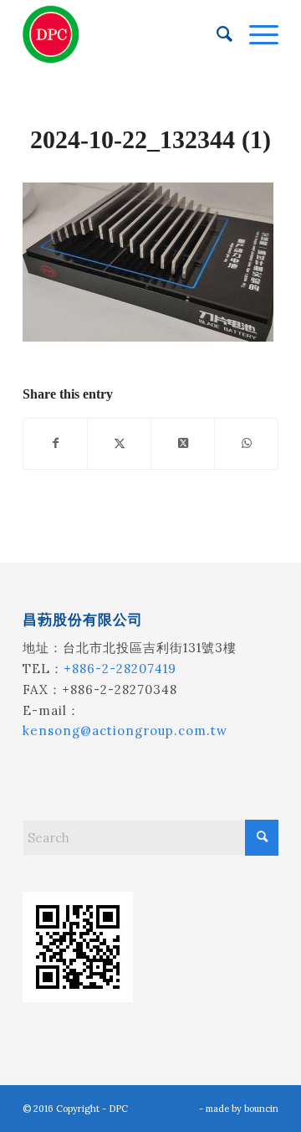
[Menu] (255, 34)
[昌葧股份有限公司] (125, 34)
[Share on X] (119, 443)
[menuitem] (216, 34)
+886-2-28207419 (120, 669)
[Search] (216, 34)
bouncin (261, 1108)
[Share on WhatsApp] (246, 443)
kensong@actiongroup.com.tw (125, 730)
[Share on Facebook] (55, 443)
